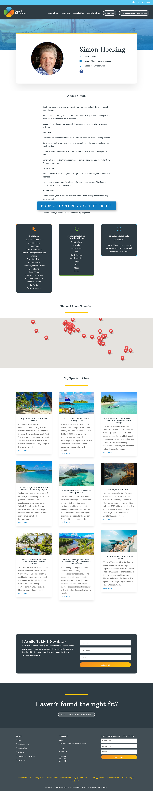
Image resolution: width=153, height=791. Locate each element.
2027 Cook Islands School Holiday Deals (76, 419)
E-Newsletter (22, 760)
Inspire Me (66, 13)
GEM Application (113, 777)
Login (131, 777)
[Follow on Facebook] (81, 71)
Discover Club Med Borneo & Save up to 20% (76, 491)
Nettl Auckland (101, 788)
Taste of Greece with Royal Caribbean (119, 557)
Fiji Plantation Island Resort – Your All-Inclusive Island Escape (119, 420)
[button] (123, 358)
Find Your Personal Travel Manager (134, 13)
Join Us (124, 777)
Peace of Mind (65, 777)
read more (22, 450)
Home (20, 740)
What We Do (109, 13)
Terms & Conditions (24, 777)
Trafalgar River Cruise (119, 489)
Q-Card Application (97, 777)
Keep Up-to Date (143, 3)
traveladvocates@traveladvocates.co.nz (72, 743)
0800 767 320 (63, 751)
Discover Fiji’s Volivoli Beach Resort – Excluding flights (33, 488)
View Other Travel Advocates (76, 714)
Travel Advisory (53, 13)
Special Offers (78, 13)
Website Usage (52, 777)
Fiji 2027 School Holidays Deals (34, 419)
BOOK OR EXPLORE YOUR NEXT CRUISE (76, 205)
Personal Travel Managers (26, 756)
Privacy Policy (39, 777)
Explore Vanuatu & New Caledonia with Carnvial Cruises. (34, 561)
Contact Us (75, 781)
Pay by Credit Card (80, 777)
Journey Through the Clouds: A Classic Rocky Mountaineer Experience (76, 561)
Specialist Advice (93, 13)
